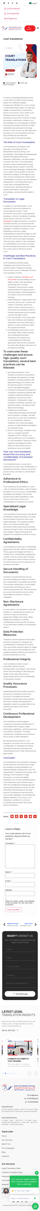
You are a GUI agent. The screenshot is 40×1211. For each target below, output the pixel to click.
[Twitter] (4, 3)
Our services (7, 1140)
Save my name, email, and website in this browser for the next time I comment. (19, 903)
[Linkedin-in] (17, 3)
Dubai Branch (7, 1107)
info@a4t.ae (11, 18)
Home (4, 1136)
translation (7, 221)
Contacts (5, 1156)
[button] (12, 816)
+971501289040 (13, 9)
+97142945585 (12, 13)
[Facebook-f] (8, 3)
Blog (3, 1152)
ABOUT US (6, 1144)
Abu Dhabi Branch (9, 1118)
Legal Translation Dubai (11, 1168)
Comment (10, 843)
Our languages (8, 1148)
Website (8, 890)
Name (8, 872)
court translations (10, 83)
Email (8, 881)
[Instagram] (12, 3)
